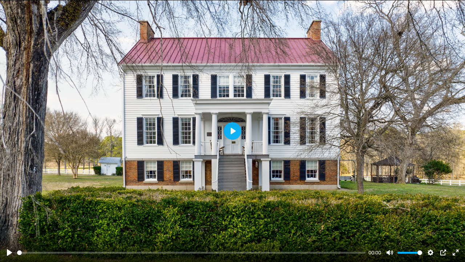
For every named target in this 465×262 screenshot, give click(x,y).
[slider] (191, 252)
